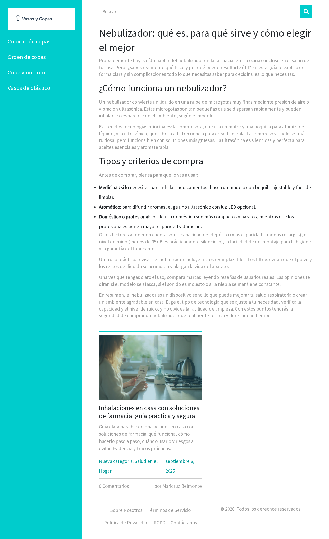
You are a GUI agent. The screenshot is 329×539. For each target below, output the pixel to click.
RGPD (160, 522)
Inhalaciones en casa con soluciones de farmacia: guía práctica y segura (149, 412)
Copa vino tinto (26, 72)
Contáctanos (184, 522)
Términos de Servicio (169, 510)
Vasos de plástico (29, 87)
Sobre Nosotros (126, 510)
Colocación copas (29, 41)
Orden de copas (27, 56)
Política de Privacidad (126, 522)
